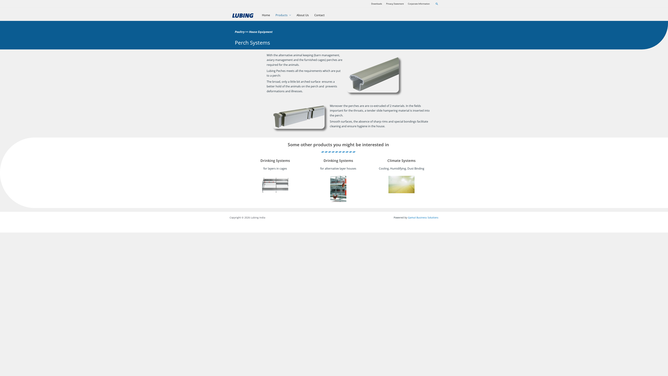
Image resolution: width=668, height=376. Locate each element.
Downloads (376, 3)
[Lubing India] (243, 15)
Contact (319, 15)
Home (266, 15)
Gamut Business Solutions (423, 217)
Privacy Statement (395, 3)
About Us (303, 15)
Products (282, 15)
